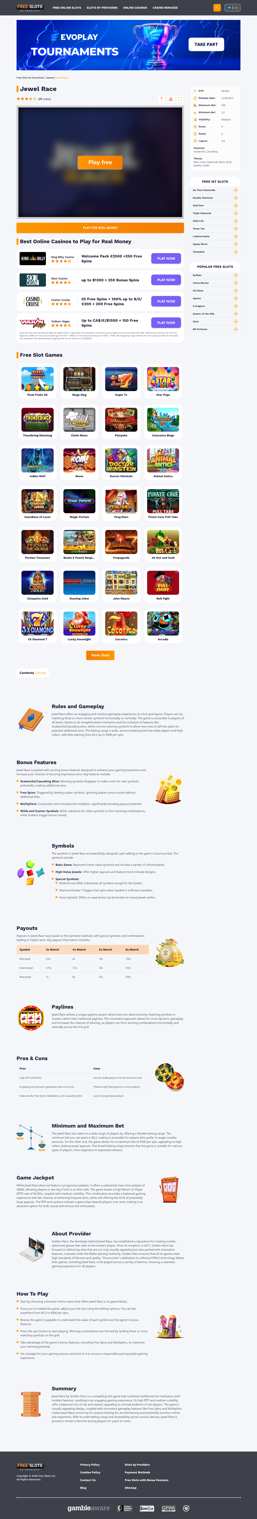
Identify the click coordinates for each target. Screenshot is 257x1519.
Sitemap (130, 1487)
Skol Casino (59, 278)
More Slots (100, 655)
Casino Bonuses (165, 7)
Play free (100, 162)
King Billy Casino (62, 257)
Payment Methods (137, 1472)
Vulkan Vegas (60, 321)
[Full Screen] (180, 99)
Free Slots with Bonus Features (146, 1480)
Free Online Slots (67, 7)
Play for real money (100, 228)
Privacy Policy (90, 1464)
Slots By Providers (102, 7)
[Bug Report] (171, 99)
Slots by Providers (137, 1464)
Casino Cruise (60, 300)
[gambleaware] (89, 1508)
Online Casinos (135, 7)
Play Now (166, 258)
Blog (83, 1487)
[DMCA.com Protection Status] (147, 1508)
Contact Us (88, 1480)
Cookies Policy (90, 1472)
